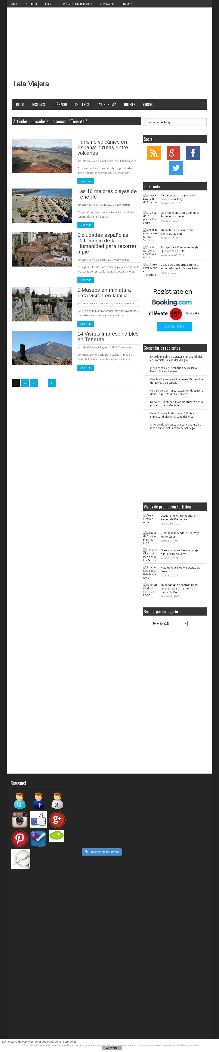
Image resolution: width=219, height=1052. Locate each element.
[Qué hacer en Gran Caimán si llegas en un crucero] (150, 217)
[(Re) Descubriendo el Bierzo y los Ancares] (150, 537)
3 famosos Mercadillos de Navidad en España (176, 381)
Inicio (14, 4)
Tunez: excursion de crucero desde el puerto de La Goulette (176, 392)
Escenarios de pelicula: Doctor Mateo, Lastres (173, 369)
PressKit (50, 4)
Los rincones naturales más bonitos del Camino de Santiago (175, 426)
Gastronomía (106, 104)
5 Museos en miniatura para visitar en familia (104, 292)
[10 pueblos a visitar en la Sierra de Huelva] (150, 234)
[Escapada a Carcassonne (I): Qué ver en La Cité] (150, 252)
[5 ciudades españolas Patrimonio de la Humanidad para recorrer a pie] (42, 249)
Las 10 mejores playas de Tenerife (107, 194)
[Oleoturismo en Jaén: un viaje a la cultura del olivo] (150, 554)
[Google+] (173, 159)
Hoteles (129, 104)
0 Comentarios (121, 259)
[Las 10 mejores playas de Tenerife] (42, 206)
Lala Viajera (31, 84)
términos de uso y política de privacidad (180, 1045)
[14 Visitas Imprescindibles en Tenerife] (42, 348)
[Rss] (154, 159)
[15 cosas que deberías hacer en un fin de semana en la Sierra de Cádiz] (150, 589)
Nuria (153, 402)
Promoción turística (77, 4)
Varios (147, 104)
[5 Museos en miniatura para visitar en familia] (42, 304)
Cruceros (82, 104)
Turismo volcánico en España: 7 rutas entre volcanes (102, 147)
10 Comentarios (121, 204)
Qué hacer (60, 104)
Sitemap (127, 4)
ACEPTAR (111, 1048)
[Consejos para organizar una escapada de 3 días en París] (150, 269)
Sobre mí (31, 4)
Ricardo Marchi (159, 356)
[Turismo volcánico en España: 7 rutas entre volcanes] (42, 156)
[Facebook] (193, 159)
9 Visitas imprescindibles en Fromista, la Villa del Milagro (176, 358)
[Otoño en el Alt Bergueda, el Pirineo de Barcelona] (150, 520)
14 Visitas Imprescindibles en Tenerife (108, 336)
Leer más (85, 181)
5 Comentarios (128, 161)
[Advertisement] (109, 39)
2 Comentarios (124, 347)
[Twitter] (176, 174)
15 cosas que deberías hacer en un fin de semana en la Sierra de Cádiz (179, 588)
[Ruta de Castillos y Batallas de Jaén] (150, 572)
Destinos (38, 104)
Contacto (107, 4)
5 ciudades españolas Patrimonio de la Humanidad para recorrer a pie (107, 243)
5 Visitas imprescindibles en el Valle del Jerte (172, 414)
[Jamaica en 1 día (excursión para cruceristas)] (150, 200)
